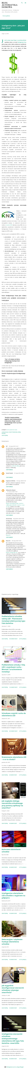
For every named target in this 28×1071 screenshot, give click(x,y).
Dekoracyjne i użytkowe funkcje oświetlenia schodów (12, 941)
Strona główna (6, 16)
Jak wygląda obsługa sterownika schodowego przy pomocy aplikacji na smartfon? (12, 804)
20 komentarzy (13, 731)
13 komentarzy (13, 687)
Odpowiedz (9, 470)
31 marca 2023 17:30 (12, 491)
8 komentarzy (13, 867)
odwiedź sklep (16, 466)
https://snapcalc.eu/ (12, 552)
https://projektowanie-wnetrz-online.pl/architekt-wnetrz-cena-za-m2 (15, 505)
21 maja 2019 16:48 (18, 473)
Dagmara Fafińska (10, 480)
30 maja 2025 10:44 (16, 540)
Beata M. (8, 540)
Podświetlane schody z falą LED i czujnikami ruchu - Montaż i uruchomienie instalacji (13, 668)
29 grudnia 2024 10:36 (18, 518)
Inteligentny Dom (22, 42)
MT (7, 446)
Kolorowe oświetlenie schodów (11, 850)
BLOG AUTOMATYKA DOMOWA (9, 4)
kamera (8, 535)
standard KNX (9, 225)
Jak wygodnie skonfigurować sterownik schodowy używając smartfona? (13, 989)
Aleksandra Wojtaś (10, 490)
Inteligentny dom (12, 429)
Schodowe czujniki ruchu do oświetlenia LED (14, 714)
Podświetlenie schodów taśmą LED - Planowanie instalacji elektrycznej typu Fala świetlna (13, 619)
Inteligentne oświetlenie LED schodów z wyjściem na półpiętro (13, 895)
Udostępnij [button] (5, 435)
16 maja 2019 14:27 (13, 446)
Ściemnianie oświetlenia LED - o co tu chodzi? (14, 758)
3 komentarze (13, 913)
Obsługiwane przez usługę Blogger (15, 1067)
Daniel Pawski (9, 473)
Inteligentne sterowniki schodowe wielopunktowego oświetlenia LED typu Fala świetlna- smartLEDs (13, 1038)
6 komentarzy (13, 775)
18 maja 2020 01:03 (21, 480)
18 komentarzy (13, 638)
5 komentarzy (13, 959)
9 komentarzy (13, 823)
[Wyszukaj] (22, 2)
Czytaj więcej (22, 638)
